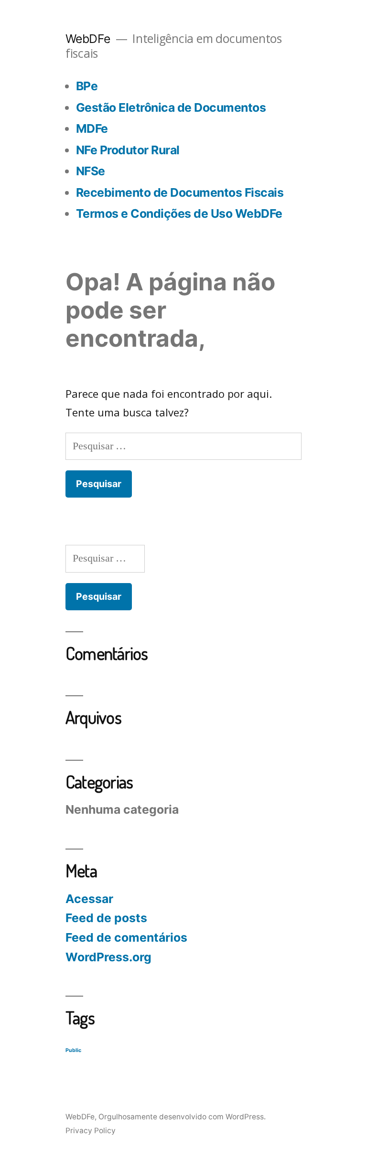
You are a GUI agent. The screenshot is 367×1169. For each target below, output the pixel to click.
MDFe (92, 128)
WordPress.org (108, 957)
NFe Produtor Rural (128, 150)
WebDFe (87, 39)
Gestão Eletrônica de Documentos (171, 107)
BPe (87, 86)
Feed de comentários (126, 937)
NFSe (90, 171)
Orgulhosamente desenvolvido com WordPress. (182, 1116)
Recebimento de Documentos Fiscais (180, 192)
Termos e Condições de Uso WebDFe (179, 213)
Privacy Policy (90, 1130)
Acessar (89, 899)
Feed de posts (106, 918)
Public (73, 1050)
